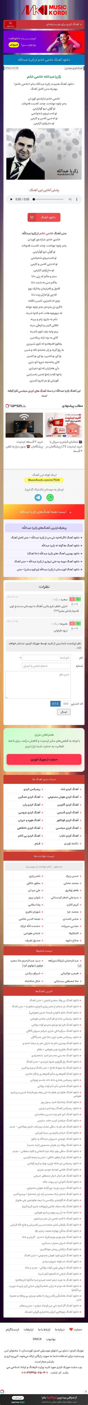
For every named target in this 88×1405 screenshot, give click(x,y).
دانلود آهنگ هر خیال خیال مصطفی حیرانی (56, 1175)
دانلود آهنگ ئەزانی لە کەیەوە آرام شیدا (58, 1274)
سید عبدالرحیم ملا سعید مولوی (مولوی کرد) (26, 963)
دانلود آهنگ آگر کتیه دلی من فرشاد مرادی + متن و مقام (49, 1305)
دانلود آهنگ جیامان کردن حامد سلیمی (58, 1120)
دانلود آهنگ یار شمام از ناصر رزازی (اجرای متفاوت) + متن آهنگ (45, 1006)
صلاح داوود (72, 940)
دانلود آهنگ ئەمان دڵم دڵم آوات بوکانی (58, 1086)
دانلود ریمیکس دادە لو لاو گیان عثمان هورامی (54, 1018)
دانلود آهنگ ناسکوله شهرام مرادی (60, 1261)
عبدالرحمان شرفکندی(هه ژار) (64, 963)
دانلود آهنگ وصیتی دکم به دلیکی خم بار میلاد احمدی (50, 1043)
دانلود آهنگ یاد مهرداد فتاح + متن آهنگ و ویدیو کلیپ (50, 1068)
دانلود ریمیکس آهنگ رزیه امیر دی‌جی (59, 1108)
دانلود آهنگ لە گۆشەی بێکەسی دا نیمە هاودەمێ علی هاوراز (47, 1200)
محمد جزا (73, 911)
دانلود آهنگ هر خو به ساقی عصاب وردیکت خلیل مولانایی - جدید (44, 1126)
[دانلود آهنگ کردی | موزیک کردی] (44, 10)
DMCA (37, 1339)
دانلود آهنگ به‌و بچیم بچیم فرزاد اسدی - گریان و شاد (50, 1237)
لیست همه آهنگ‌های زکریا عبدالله (43, 512)
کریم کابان (73, 904)
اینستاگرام (12, 1329)
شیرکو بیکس (32, 973)
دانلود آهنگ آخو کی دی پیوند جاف (61, 1182)
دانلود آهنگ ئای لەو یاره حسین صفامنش (57, 1114)
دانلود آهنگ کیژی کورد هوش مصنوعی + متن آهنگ (51, 1255)
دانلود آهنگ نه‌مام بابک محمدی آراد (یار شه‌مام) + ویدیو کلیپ (46, 1194)
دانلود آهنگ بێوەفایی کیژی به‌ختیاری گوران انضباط (52, 1312)
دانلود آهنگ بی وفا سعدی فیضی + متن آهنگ (54, 1000)
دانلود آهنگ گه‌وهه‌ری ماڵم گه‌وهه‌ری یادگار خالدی (52, 1074)
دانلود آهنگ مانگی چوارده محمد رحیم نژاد (57, 1231)
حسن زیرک (72, 876)
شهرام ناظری (33, 911)
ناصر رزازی (34, 876)
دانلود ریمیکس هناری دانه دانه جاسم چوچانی (54, 1080)
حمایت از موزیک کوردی (44, 759)
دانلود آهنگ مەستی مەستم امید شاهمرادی (55, 1055)
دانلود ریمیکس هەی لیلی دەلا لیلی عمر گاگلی (55, 1037)
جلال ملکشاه (32, 981)
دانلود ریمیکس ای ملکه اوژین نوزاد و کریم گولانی (53, 1163)
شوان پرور (34, 897)
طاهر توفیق (72, 890)
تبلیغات (28, 1329)
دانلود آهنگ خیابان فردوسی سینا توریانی (57, 1132)
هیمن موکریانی (70, 973)
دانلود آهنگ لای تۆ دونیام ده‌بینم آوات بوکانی (55, 1025)
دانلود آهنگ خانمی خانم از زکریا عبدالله (44, 60)
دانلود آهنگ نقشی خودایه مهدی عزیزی (58, 1169)
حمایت (75, 1329)
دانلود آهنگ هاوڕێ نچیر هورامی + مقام (58, 1049)
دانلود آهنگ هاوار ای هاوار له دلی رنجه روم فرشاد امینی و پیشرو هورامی (46, 1094)
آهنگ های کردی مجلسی (32, 391)
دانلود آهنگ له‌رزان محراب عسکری (60, 1243)
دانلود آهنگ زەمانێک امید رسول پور (60, 1102)
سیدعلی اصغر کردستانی (65, 897)
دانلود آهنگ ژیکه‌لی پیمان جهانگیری (59, 1249)
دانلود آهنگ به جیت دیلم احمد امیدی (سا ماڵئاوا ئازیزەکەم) (47, 1280)
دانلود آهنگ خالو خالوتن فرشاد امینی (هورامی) (54, 1012)
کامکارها (74, 933)
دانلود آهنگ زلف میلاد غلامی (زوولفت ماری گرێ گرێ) (50, 1206)
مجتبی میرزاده (70, 926)
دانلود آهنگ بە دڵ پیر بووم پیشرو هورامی (57, 1212)
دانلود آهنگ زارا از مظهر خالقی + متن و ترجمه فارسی (51, 1157)
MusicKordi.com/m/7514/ (44, 480)
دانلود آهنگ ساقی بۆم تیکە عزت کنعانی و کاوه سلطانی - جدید (45, 1151)
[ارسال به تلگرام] (38, 497)
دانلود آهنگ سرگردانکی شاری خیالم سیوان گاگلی (52, 1031)
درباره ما (59, 1329)
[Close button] (86, 1391)
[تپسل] (2, 1391)
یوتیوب (50, 1339)
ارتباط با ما (44, 1329)
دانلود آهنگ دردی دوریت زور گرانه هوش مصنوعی (53, 1188)
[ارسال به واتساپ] (50, 497)
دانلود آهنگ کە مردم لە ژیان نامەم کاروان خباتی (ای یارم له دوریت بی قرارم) (45, 1288)
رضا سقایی (34, 904)
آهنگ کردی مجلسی (73, 68)
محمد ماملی (71, 883)
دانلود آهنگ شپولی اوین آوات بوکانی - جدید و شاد (52, 1267)
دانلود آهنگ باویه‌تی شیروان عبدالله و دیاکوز (55, 1139)
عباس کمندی (71, 918)
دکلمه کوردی (71, 843)
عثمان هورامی (32, 933)
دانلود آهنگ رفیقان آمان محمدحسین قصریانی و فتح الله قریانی (44, 1224)
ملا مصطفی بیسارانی (66, 981)
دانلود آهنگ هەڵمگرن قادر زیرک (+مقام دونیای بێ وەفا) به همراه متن (45, 1298)
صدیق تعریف (32, 940)
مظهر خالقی (33, 883)
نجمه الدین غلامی (29, 918)
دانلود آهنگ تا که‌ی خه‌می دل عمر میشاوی (56, 1218)
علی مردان (34, 890)
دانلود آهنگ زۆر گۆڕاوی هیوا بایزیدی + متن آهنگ (52, 1061)
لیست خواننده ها (44, 856)
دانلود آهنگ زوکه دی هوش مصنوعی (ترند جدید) (53, 1145)
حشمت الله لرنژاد (30, 926)
